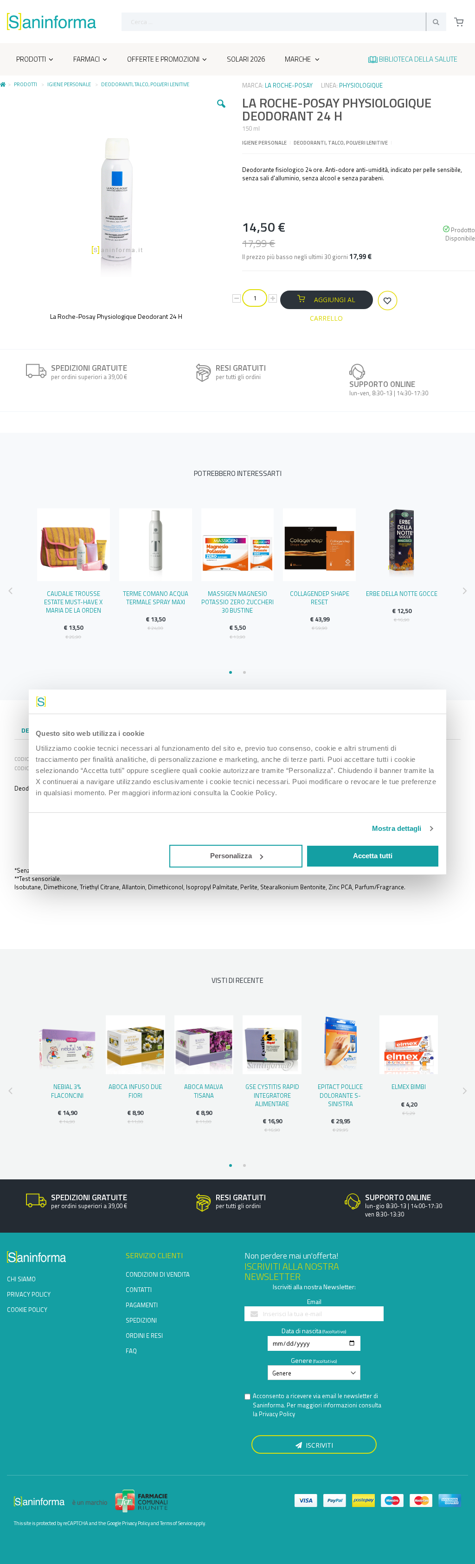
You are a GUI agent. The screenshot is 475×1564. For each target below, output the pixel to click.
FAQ (131, 1350)
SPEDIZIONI (141, 1320)
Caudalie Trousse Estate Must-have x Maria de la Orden (73, 602)
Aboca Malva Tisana (203, 1091)
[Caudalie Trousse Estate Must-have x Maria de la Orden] (73, 544)
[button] (221, 110)
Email (314, 1301)
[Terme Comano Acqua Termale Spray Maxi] (155, 544)
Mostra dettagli (397, 828)
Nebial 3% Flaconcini (67, 1091)
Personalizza (231, 856)
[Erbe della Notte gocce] (401, 544)
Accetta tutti (372, 856)
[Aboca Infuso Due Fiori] (135, 1044)
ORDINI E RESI (144, 1335)
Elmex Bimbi (409, 1086)
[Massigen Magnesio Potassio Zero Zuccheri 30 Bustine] (237, 544)
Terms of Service (176, 1523)
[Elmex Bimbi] (408, 1044)
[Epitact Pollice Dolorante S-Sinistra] (340, 1044)
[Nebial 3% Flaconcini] (67, 1044)
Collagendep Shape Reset (319, 598)
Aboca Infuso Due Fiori (135, 1091)
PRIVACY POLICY (29, 1294)
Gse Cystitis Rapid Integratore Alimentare (272, 1095)
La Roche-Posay (289, 85)
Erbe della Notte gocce (401, 593)
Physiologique (361, 85)
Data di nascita (301, 1331)
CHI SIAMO (21, 1279)
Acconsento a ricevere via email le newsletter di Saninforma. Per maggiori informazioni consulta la (317, 1405)
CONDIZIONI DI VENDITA (158, 1274)
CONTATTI (139, 1289)
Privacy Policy (277, 1413)
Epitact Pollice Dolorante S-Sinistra (340, 1095)
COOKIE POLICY (27, 1309)
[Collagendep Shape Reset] (319, 544)
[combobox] (284, 22)
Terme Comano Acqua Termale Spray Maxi (155, 598)
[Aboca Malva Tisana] (203, 1044)
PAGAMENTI (142, 1305)
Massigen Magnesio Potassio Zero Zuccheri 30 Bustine (237, 602)
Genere (301, 1360)
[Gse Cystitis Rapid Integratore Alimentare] (272, 1044)
